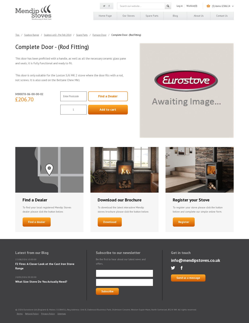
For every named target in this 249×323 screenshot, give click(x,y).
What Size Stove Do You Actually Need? (41, 281)
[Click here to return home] (33, 19)
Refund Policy (32, 313)
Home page (105, 15)
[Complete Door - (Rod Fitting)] (187, 90)
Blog (175, 15)
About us (199, 15)
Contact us (222, 15)
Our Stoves (128, 15)
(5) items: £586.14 (221, 6)
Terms (20, 313)
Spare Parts (152, 15)
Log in (180, 5)
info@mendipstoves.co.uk (195, 260)
